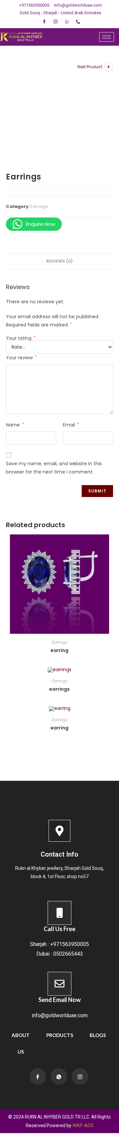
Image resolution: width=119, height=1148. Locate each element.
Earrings (39, 206)
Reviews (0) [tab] (59, 261)
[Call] (78, 22)
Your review (21, 357)
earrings (59, 689)
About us (21, 1043)
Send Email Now (59, 999)
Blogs (98, 1035)
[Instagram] (55, 22)
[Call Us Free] (59, 913)
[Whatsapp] (59, 1076)
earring (59, 650)
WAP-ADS (83, 1125)
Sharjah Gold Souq (83, 868)
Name (15, 425)
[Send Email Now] (59, 984)
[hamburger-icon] (106, 37)
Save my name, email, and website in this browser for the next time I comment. (54, 467)
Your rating (20, 338)
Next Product (89, 67)
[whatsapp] (67, 22)
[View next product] (108, 67)
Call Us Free (59, 928)
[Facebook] (44, 22)
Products (59, 1035)
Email (71, 425)
